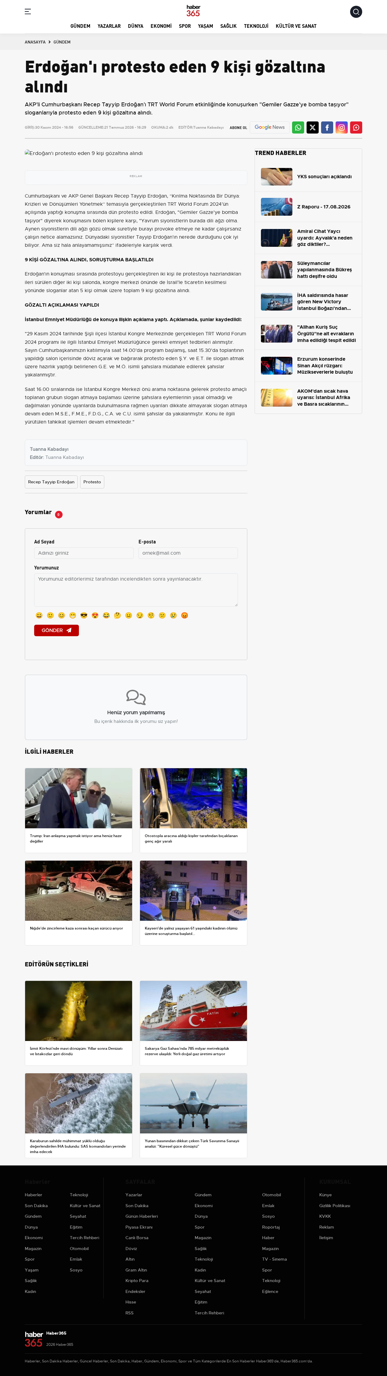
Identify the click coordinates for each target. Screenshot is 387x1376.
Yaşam (205, 25)
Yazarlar (109, 25)
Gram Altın (136, 1270)
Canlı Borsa (136, 1237)
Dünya (135, 25)
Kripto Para (136, 1280)
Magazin (33, 1248)
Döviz (131, 1248)
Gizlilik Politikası (334, 1205)
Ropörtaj (271, 1227)
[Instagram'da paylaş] (342, 127)
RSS (129, 1313)
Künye (325, 1194)
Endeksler (135, 1291)
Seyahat (78, 1216)
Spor (185, 25)
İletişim (326, 1237)
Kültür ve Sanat (296, 25)
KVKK (325, 1216)
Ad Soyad (44, 541)
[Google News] (270, 127)
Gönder (53, 630)
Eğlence (270, 1291)
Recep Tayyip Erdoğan (51, 482)
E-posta (147, 541)
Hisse (130, 1302)
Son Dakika (36, 1205)
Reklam (326, 1227)
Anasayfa (35, 42)
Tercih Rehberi (84, 1237)
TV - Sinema (274, 1259)
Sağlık (228, 25)
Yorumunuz (46, 567)
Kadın (30, 1291)
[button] (28, 12)
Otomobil (79, 1248)
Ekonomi (161, 25)
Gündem (80, 25)
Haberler (33, 1194)
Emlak (76, 1259)
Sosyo (76, 1270)
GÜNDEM (62, 42)
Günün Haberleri (141, 1216)
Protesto (92, 482)
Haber (268, 1237)
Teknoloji (256, 25)
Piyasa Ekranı (138, 1227)
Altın (130, 1259)
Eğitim (76, 1227)
